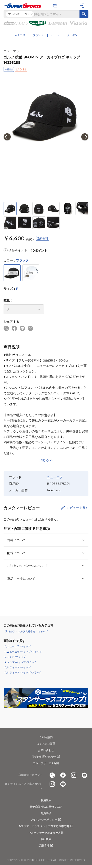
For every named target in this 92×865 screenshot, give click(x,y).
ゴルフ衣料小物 (26, 631)
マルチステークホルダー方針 (46, 832)
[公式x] (52, 775)
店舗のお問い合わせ (44, 756)
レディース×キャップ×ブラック (24, 672)
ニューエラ (11, 51)
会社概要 (46, 839)
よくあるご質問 (46, 743)
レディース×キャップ (19, 667)
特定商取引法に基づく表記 (46, 806)
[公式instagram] (73, 775)
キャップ (43, 631)
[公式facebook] (63, 775)
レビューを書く (77, 508)
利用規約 (46, 800)
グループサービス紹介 (46, 763)
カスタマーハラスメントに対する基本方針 (43, 826)
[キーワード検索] (83, 14)
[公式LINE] (63, 784)
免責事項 (46, 813)
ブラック (22, 260)
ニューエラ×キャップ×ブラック (24, 651)
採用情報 (43, 845)
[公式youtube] (84, 775)
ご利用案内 (46, 737)
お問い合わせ (46, 750)
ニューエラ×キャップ (19, 646)
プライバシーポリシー (43, 819)
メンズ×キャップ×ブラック (22, 662)
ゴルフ (11, 631)
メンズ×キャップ (16, 656)
